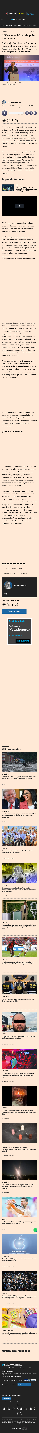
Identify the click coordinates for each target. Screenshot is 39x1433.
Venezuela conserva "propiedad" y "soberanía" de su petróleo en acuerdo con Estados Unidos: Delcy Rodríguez (19, 815)
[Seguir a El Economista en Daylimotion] (30, 1409)
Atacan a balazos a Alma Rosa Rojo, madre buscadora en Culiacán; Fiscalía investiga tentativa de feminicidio (19, 889)
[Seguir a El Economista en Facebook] (5, 1409)
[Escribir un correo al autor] (6, 593)
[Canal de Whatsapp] (35, 1230)
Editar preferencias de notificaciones (11, 1376)
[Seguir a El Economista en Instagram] (26, 1409)
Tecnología (5, 1071)
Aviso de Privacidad (15, 1373)
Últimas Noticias (6, 25)
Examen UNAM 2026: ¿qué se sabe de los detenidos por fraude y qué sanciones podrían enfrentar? (19, 1297)
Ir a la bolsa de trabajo (24, 1384)
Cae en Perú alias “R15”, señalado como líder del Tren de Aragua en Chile (18, 1000)
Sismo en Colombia (30, 25)
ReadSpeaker (21, 114)
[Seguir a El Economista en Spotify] (22, 1409)
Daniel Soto (6, 895)
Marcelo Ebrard (17, 568)
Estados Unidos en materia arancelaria (18, 158)
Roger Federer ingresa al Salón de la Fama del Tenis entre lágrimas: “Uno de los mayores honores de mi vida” (19, 926)
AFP (4, 784)
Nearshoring (24, 573)
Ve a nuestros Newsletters (14, 635)
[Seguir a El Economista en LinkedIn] (13, 1409)
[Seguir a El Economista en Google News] (34, 1409)
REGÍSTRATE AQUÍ (22, 641)
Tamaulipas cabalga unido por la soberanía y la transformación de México (17, 851)
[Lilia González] (4, 102)
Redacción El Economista (9, 1044)
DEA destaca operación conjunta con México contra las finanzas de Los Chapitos (19, 1037)
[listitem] (4, 113)
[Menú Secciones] (2, 19)
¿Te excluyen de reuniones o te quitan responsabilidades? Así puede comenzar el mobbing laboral (19, 1149)
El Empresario (24, 1368)
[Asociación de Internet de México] (24, 1428)
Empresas (4, 31)
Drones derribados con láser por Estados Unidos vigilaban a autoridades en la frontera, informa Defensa (18, 1186)
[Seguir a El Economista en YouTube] (17, 1409)
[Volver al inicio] (19, 1365)
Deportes (4, 922)
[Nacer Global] (30, 1380)
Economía (19, 185)
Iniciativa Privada (9, 573)
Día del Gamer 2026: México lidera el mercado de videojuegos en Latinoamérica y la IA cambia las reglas (18, 1075)
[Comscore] (16, 1429)
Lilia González (16, 102)
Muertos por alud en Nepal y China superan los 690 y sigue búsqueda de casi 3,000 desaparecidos (19, 777)
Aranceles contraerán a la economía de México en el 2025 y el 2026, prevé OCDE (26, 189)
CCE (5, 568)
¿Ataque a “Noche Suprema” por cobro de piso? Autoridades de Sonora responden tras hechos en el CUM (19, 1112)
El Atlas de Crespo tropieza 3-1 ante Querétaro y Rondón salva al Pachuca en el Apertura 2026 (18, 963)
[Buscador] (6, 19)
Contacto (5, 1375)
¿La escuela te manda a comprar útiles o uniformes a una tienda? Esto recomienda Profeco (19, 1334)
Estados (4, 885)
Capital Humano (7, 1145)
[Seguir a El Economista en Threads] (17, 1413)
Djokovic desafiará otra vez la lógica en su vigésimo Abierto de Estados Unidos (19, 1222)
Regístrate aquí (7, 1398)
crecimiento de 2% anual (19, 142)
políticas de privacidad (21, 1401)
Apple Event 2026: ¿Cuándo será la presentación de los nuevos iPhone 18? (19, 1259)
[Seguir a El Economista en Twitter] (9, 1409)
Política (4, 848)
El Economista (15, 1368)
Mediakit (11, 1371)
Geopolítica (5, 774)
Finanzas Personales (8, 1330)
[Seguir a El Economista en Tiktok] (22, 1413)
